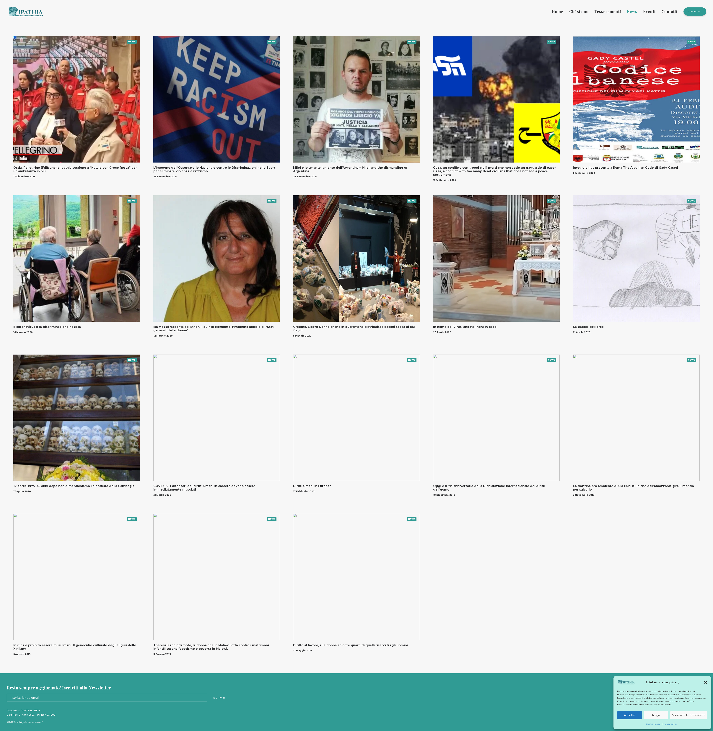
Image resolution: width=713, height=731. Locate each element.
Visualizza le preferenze (688, 715)
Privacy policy (669, 723)
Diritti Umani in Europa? (312, 486)
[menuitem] (559, 11)
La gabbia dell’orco (588, 327)
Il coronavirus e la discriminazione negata (47, 327)
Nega (656, 715)
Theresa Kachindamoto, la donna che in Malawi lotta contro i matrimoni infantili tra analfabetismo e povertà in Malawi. (211, 646)
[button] (705, 682)
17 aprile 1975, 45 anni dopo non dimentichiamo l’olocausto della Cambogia (73, 486)
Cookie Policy (653, 723)
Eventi (649, 11)
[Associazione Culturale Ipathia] (26, 11)
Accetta (629, 715)
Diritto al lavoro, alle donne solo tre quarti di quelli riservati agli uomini (350, 645)
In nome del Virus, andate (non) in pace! (465, 327)
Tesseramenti (608, 11)
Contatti (670, 11)
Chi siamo (579, 11)
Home (557, 11)
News (632, 11)
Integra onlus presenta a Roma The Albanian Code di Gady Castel (625, 167)
